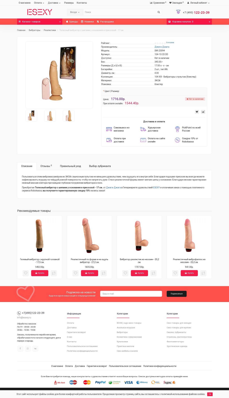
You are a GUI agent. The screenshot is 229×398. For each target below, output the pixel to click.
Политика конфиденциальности (82, 351)
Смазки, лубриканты (176, 332)
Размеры (69, 3)
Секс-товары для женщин (179, 323)
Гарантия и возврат (76, 332)
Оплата (38, 3)
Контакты (82, 3)
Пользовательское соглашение (82, 346)
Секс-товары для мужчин (179, 327)
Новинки (89, 21)
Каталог (31, 21)
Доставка (53, 3)
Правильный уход (70, 166)
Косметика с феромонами (129, 337)
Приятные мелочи (125, 346)
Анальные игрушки (126, 327)
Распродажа (107, 21)
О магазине (25, 3)
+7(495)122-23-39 (33, 312)
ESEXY (156, 187)
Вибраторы (34, 30)
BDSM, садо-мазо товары (129, 323)
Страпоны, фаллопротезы (179, 337)
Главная (21, 30)
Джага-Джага (113, 187)
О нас (69, 337)
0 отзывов (170, 43)
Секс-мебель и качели (127, 351)
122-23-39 (196, 12)
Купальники (122, 341)
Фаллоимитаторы (175, 341)
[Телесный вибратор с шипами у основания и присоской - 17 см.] (59, 74)
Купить (41, 273)
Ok (210, 394)
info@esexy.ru (24, 317)
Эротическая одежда (177, 346)
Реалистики (50, 30)
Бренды (73, 21)
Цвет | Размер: (112, 91)
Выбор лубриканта (100, 166)
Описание (26, 166)
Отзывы (46, 166)
